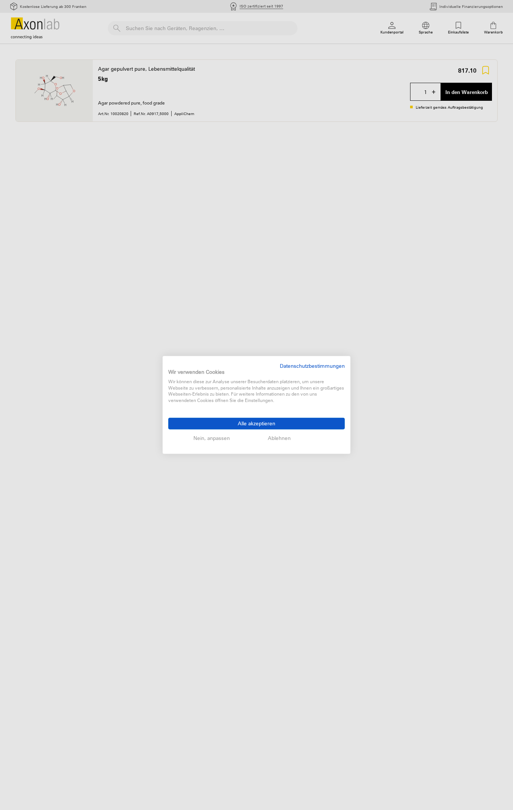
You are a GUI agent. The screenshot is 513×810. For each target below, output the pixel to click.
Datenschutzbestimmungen (312, 366)
